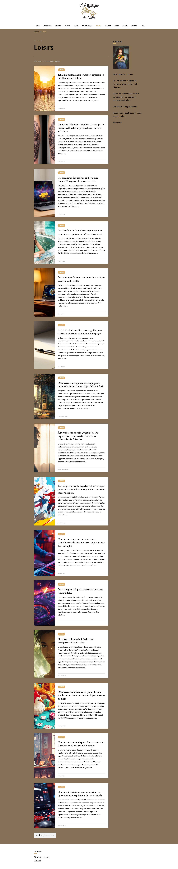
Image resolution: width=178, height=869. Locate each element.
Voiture (134, 26)
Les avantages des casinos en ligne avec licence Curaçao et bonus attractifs (78, 179)
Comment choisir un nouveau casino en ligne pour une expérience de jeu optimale (80, 793)
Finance (67, 26)
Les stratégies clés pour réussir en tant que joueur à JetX (80, 590)
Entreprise (47, 26)
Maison (108, 26)
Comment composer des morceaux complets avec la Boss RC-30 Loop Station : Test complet (81, 542)
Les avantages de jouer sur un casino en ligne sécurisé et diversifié (81, 279)
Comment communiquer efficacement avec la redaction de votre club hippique (81, 743)
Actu (37, 26)
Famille (58, 26)
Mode (117, 26)
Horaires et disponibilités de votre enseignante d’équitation (76, 640)
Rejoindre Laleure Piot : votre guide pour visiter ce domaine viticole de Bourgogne (80, 331)
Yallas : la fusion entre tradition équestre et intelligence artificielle (81, 76)
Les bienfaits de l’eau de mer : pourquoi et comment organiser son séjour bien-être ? (80, 232)
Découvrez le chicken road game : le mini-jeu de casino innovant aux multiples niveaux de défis (81, 695)
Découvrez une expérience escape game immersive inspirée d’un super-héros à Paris (81, 384)
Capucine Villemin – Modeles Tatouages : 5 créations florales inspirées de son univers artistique (81, 128)
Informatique (87, 26)
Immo (76, 26)
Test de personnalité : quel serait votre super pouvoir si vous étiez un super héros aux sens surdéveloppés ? (81, 489)
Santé (125, 26)
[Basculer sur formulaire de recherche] (143, 26)
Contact (37, 860)
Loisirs (98, 26)
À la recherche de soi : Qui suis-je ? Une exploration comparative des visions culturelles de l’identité (78, 436)
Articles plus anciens (45, 835)
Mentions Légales (41, 857)
